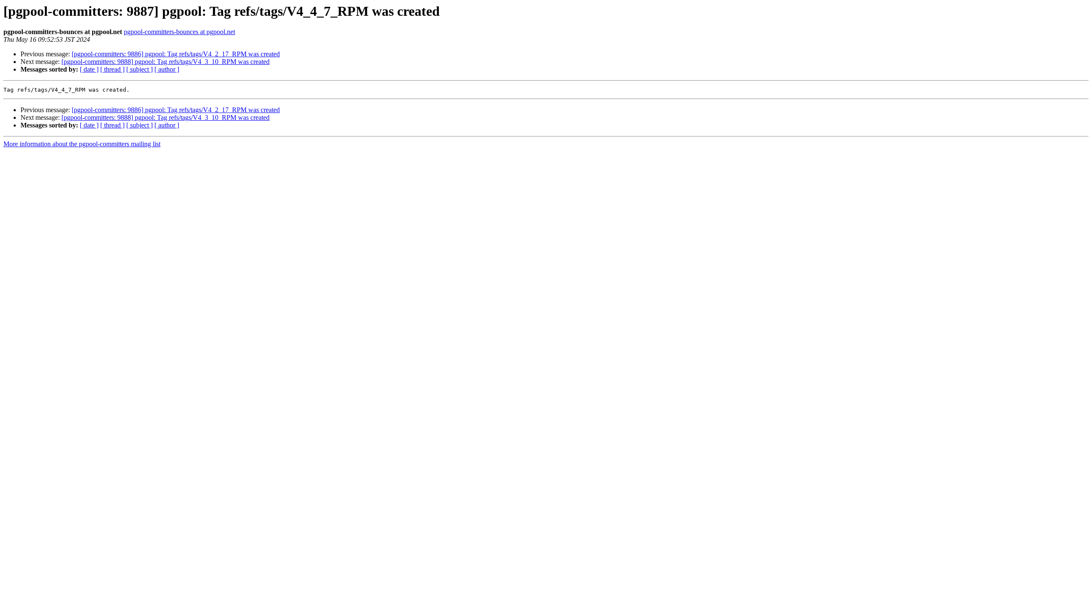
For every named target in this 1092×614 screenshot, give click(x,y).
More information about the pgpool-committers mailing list (81, 144)
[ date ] (89, 69)
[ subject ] (139, 69)
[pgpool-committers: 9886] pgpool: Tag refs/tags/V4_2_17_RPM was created (176, 54)
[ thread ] (112, 69)
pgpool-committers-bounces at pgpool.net (179, 31)
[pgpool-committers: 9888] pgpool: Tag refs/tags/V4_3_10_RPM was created (165, 61)
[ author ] (166, 69)
